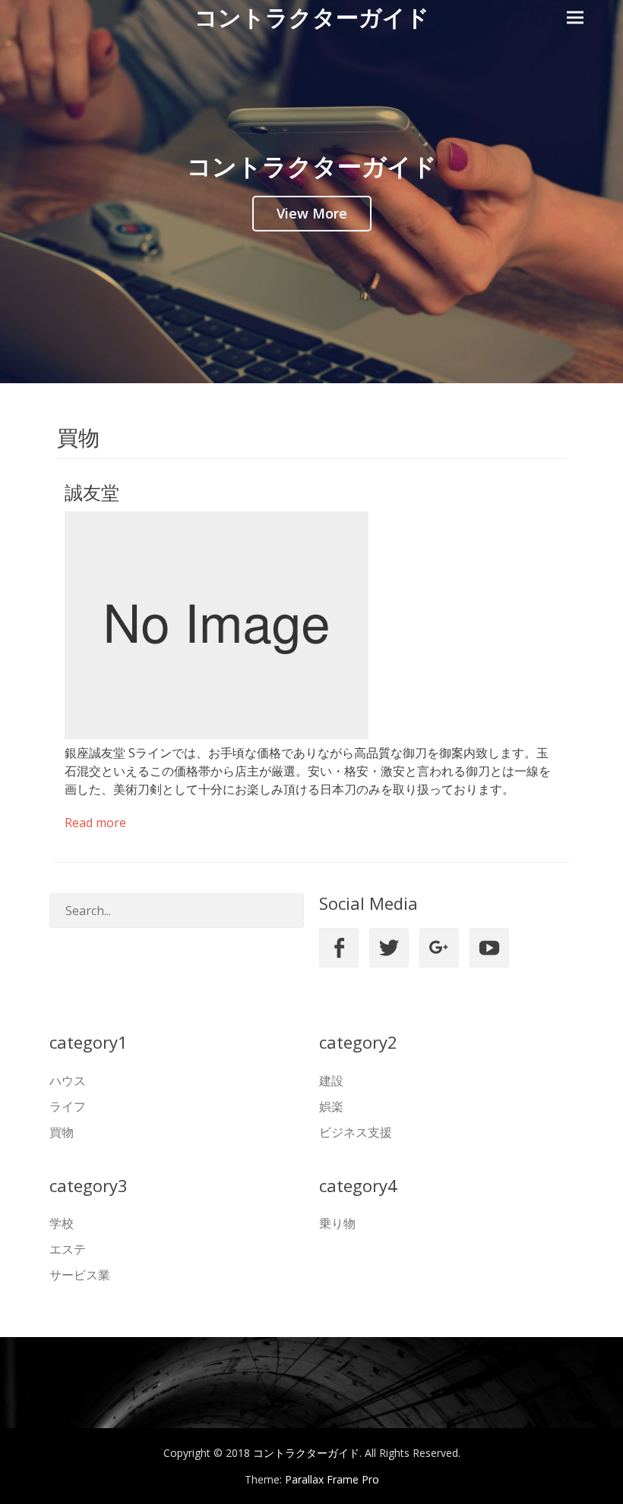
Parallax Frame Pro (332, 1479)
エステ (67, 1249)
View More (312, 213)
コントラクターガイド (311, 17)
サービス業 (79, 1274)
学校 (61, 1223)
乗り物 (337, 1223)
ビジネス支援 (355, 1132)
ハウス (67, 1080)
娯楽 (331, 1106)
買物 (61, 1132)
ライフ (67, 1106)
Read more (95, 822)
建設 (331, 1080)
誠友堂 (92, 492)
